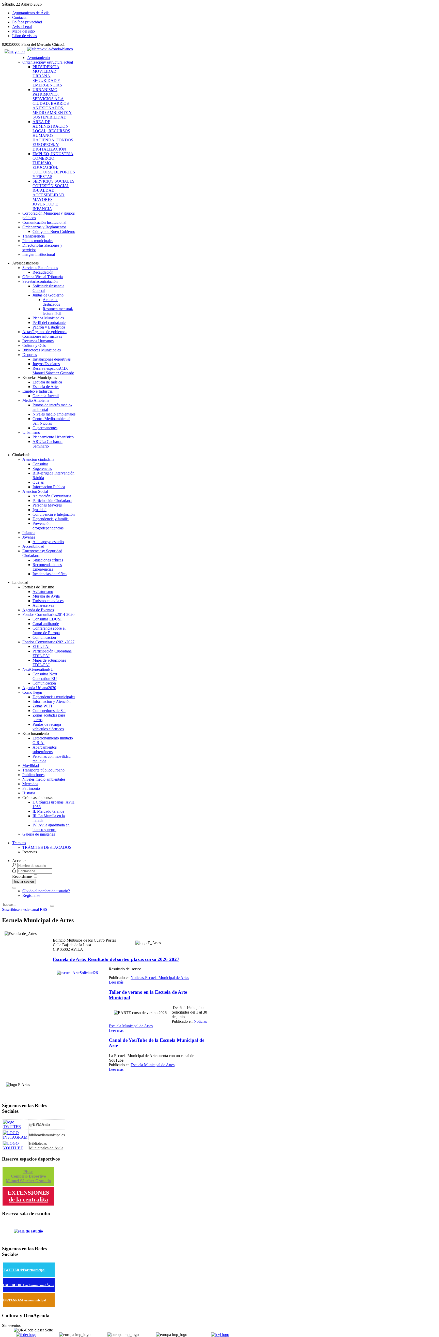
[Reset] (52, 906)
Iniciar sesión (24, 881)
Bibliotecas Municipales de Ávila (46, 1145)
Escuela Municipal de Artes (153, 1065)
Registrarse (31, 895)
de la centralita (28, 1199)
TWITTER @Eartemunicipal (24, 1270)
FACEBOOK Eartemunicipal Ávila (28, 1285)
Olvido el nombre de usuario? (46, 891)
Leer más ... (118, 982)
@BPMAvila (39, 1124)
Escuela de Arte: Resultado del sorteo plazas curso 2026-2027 (116, 959)
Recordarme (22, 876)
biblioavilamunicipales (47, 1135)
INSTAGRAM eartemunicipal (24, 1300)
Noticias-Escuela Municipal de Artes (160, 977)
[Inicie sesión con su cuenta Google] (14, 887)
